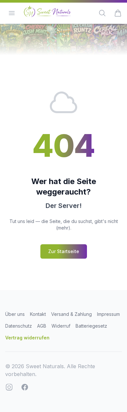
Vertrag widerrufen (27, 337)
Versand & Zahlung (71, 314)
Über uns (15, 314)
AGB (41, 326)
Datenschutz (18, 326)
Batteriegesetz (91, 326)
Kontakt (38, 314)
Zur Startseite (63, 251)
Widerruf (60, 326)
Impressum (108, 314)
